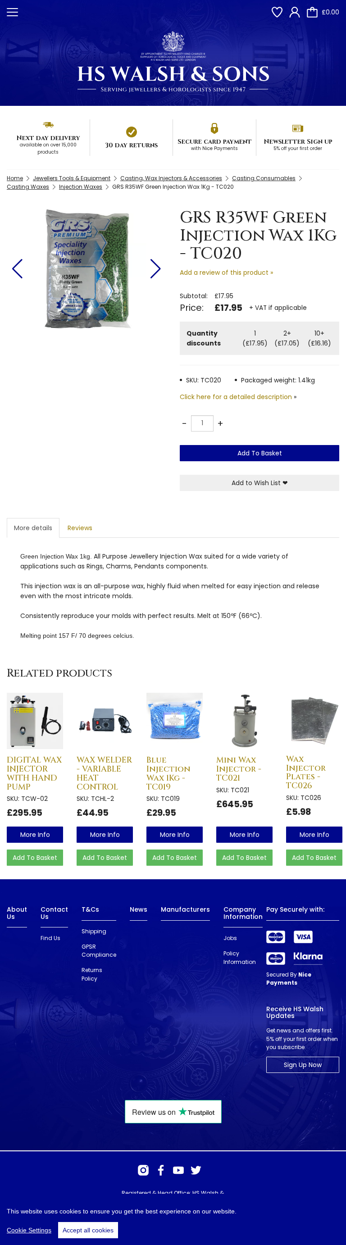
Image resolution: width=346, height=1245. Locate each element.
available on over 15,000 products (48, 148)
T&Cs (90, 909)
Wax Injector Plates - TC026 (306, 772)
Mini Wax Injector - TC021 (238, 769)
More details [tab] (33, 527)
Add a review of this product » (226, 272)
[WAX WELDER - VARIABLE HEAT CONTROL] (105, 721)
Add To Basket (259, 453)
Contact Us (54, 913)
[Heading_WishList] (277, 12)
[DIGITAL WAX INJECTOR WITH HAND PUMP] (35, 721)
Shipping (94, 931)
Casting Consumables (264, 178)
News (138, 909)
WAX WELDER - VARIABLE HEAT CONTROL (104, 773)
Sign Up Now (303, 1064)
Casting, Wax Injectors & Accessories (171, 178)
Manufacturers (185, 909)
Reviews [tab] (80, 527)
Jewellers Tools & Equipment (71, 178)
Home (15, 178)
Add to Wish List (260, 482)
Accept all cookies (88, 1230)
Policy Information (239, 958)
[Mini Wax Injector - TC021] (244, 721)
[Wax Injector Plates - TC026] (314, 720)
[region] (173, 1219)
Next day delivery (48, 138)
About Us (17, 913)
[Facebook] (160, 1170)
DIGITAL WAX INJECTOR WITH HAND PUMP (34, 773)
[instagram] (143, 1170)
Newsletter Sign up (298, 141)
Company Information (243, 913)
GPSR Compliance (99, 951)
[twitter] (196, 1170)
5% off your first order (297, 148)
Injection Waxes (80, 187)
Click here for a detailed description (236, 396)
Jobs (230, 938)
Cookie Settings (29, 1230)
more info (35, 834)
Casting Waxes (28, 187)
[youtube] (178, 1170)
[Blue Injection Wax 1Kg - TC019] (174, 721)
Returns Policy (92, 974)
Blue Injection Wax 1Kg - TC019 (168, 773)
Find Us (50, 938)
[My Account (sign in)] (294, 12)
